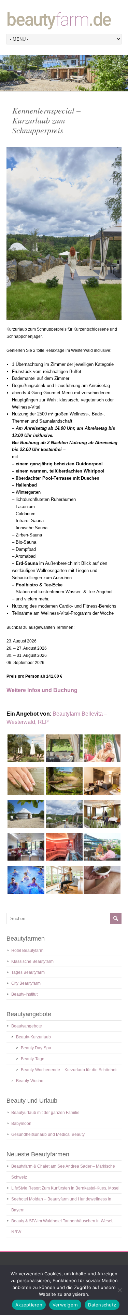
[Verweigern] (119, 1290)
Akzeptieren (28, 1304)
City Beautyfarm (26, 983)
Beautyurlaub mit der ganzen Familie (45, 1112)
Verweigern (65, 1304)
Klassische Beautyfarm (32, 961)
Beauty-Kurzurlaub (33, 1037)
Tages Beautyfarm (28, 972)
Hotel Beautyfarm (27, 950)
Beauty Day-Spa (36, 1048)
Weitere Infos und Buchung (41, 690)
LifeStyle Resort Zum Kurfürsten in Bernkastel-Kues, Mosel (65, 1188)
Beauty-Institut (24, 994)
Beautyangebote (26, 1026)
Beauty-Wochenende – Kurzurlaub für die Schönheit (69, 1069)
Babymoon (21, 1123)
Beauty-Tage (32, 1059)
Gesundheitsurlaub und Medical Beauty (48, 1134)
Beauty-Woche (29, 1080)
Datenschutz (102, 1304)
